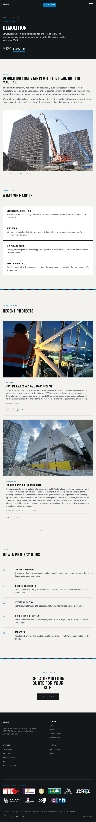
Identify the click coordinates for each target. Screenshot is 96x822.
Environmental (9, 757)
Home (5, 17)
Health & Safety (9, 765)
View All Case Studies (48, 530)
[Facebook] (11, 816)
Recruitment (55, 738)
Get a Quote (49, 5)
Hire (4, 761)
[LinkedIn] (23, 816)
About (52, 725)
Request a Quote (48, 697)
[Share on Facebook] (13, 410)
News (52, 753)
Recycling (7, 753)
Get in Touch (55, 749)
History (53, 730)
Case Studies (55, 734)
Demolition (7, 749)
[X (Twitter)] (5, 816)
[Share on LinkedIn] (8, 410)
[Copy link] (22, 410)
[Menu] (91, 4)
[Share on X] (18, 410)
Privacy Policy (88, 816)
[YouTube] (17, 816)
